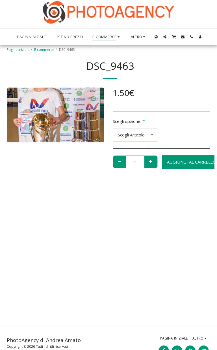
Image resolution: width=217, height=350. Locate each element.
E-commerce (44, 49)
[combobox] (135, 135)
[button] (165, 37)
